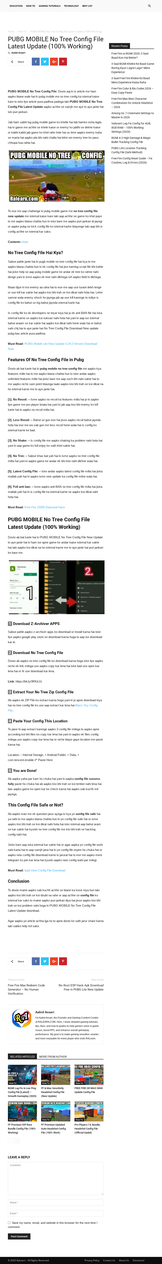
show (24, 241)
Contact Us (109, 1260)
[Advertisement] (81, 20)
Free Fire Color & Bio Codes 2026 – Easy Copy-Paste (132, 90)
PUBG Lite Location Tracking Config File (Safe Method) (128, 150)
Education (16, 5)
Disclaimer (139, 1260)
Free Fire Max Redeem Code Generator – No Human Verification (26, 989)
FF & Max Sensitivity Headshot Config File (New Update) (52, 1092)
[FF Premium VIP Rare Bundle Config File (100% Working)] (22, 1111)
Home (11, 31)
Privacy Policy (92, 1260)
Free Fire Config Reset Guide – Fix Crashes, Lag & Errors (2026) (131, 160)
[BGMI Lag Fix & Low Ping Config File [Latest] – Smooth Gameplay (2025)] (22, 1075)
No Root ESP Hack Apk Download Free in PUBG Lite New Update (81, 987)
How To (30, 5)
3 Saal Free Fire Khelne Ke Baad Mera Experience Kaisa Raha (130, 80)
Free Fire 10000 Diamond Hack (44, 507)
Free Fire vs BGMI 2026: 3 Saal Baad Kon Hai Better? (129, 55)
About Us (124, 1260)
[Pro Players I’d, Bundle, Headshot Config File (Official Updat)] (89, 1111)
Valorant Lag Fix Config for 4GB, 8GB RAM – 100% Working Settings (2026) (131, 127)
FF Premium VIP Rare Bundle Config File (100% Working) (22, 1128)
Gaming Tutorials (49, 5)
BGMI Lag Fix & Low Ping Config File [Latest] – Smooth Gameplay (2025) (22, 1092)
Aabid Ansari (18, 52)
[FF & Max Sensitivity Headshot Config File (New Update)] (55, 1075)
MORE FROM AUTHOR (53, 1056)
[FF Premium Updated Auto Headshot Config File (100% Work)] (55, 1111)
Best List (87, 5)
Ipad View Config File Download (44, 870)
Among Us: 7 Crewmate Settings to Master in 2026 (132, 115)
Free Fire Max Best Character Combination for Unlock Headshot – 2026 (132, 103)
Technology (71, 5)
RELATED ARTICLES (22, 1056)
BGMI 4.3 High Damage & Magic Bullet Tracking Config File (131, 140)
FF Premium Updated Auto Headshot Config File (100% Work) (53, 1128)
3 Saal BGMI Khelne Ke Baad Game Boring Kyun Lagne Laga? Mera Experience (132, 68)
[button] (149, 6)
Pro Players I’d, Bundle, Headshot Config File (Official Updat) (87, 1128)
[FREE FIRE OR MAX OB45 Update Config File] (89, 1075)
